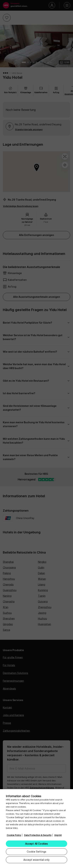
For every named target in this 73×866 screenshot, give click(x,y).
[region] (36, 827)
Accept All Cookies (36, 843)
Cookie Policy (14, 835)
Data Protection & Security (38, 835)
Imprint (58, 835)
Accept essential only (36, 859)
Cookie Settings (36, 851)
